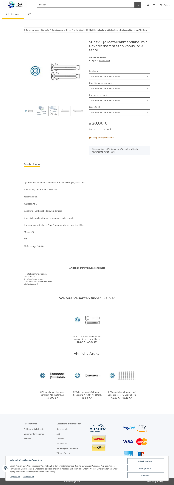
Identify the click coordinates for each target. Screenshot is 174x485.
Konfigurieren (145, 468)
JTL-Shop (160, 481)
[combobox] (119, 76)
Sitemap (60, 438)
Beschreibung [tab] (32, 164)
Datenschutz (28, 476)
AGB (58, 434)
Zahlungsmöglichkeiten (34, 429)
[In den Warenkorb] (26, 38)
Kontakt (27, 438)
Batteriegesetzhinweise (67, 448)
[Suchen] (137, 5)
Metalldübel (104, 60)
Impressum (15, 476)
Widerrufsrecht (63, 453)
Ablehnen (145, 475)
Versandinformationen (34, 434)
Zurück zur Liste (32, 30)
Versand (107, 129)
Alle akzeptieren (145, 461)
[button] (148, 4)
